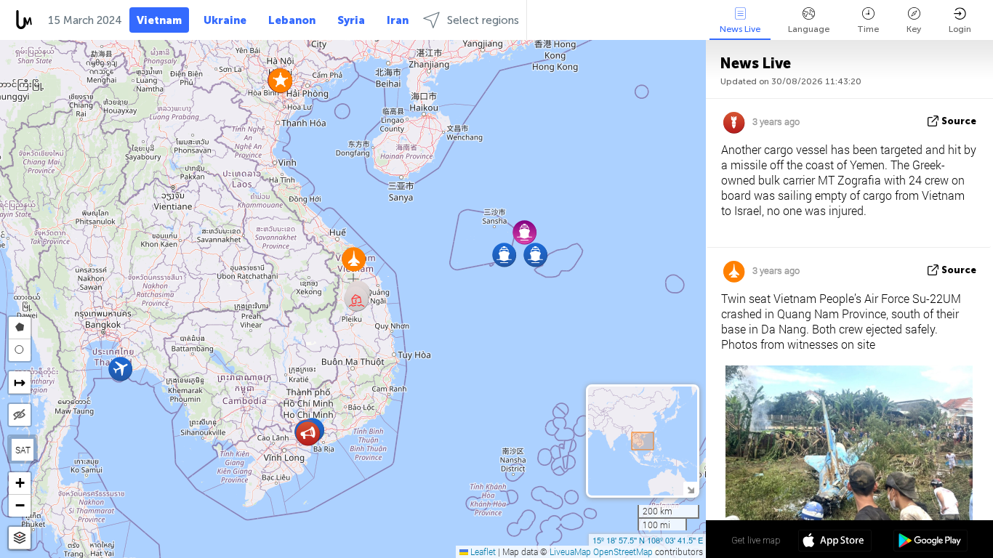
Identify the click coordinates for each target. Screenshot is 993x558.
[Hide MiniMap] (690, 489)
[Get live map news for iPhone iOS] (835, 542)
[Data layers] (20, 538)
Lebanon (291, 20)
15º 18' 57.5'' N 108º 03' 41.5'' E (647, 540)
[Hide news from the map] (20, 415)
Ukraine (225, 20)
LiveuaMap (570, 551)
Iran (398, 20)
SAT (23, 450)
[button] (504, 254)
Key (913, 29)
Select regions (483, 20)
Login (960, 29)
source (958, 121)
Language (808, 29)
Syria (351, 20)
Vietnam (159, 20)
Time (868, 29)
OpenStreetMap (623, 551)
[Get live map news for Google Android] (930, 542)
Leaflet (482, 551)
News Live (740, 29)
